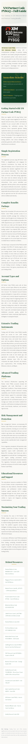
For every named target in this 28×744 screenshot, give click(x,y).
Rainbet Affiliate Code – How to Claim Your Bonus (13, 707)
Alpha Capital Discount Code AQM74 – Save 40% (12, 690)
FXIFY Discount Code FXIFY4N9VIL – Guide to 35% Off (13, 654)
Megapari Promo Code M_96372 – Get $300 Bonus (13, 581)
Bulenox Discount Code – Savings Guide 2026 (13, 663)
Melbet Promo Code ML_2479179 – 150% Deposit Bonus (13, 590)
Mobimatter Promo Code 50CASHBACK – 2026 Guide (12, 638)
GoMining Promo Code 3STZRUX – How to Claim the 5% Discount (13, 646)
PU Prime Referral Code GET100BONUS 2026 (11, 629)
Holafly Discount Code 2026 (12, 714)
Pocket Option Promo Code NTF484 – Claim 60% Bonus (12, 598)
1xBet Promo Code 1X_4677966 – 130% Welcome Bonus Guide (13, 615)
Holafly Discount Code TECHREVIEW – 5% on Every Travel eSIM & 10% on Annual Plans (14, 672)
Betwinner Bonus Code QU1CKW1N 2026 (11, 606)
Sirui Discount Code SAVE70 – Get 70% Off (13, 682)
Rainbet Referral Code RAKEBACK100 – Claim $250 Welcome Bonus (12, 571)
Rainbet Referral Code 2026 (12, 622)
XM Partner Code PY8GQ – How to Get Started (13, 699)
